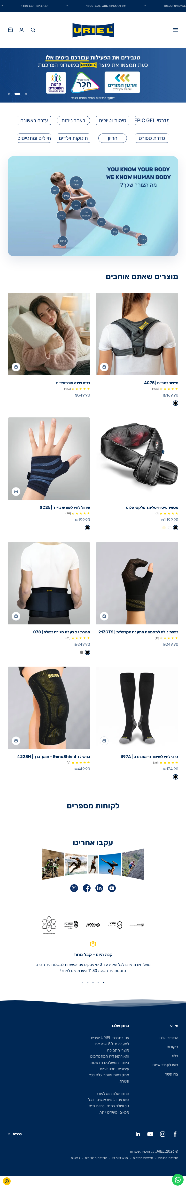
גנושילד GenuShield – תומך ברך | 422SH (53, 756)
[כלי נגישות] (7, 1181)
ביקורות (172, 1046)
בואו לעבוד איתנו (165, 1065)
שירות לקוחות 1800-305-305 (124, 6)
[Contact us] (178, 1180)
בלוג (174, 1056)
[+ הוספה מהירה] (104, 367)
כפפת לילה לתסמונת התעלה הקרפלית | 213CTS (138, 632)
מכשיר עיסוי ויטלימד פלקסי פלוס (152, 507)
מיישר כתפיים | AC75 (161, 383)
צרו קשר (171, 1074)
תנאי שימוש (120, 1158)
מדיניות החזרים (143, 1158)
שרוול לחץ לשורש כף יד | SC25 (65, 507)
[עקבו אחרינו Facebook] (175, 1134)
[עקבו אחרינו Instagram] (162, 1134)
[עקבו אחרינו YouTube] (150, 1134)
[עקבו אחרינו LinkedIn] (138, 1134)
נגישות (75, 1158)
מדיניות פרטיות (168, 1158)
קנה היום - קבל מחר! (52, 6)
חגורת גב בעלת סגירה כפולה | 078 (61, 632)
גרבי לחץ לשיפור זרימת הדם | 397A (149, 756)
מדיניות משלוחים (96, 1158)
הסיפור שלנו (168, 1038)
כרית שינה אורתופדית (73, 383)
